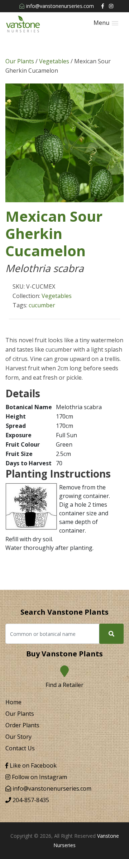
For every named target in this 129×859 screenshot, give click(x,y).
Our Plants (19, 61)
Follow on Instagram (38, 777)
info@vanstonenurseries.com (60, 6)
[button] (106, 23)
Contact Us (20, 748)
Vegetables (54, 61)
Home (13, 702)
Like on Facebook (32, 765)
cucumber (42, 305)
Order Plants (22, 725)
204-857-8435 (30, 800)
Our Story (18, 737)
